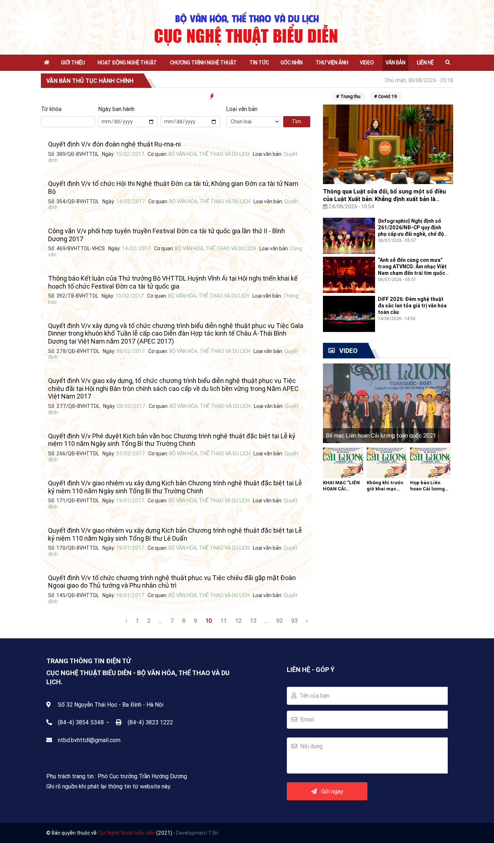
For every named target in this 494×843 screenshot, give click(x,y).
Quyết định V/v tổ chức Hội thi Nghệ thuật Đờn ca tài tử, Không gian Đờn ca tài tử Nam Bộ (173, 187)
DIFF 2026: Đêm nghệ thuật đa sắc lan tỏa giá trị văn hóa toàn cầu (412, 305)
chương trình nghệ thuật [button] (203, 62)
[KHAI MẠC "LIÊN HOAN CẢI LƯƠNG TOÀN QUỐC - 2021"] (343, 462)
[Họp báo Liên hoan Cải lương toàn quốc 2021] (430, 462)
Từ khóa (51, 108)
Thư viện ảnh (332, 62)
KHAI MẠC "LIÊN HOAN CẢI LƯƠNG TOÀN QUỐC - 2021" (341, 492)
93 (294, 620)
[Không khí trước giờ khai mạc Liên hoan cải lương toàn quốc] (387, 462)
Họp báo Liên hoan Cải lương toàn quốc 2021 (428, 489)
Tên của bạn (313, 695)
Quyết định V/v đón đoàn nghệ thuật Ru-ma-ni (114, 144)
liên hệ (425, 62)
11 (223, 620)
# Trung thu (339, 96)
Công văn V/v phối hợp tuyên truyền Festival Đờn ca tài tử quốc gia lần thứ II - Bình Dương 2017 (166, 235)
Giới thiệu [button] (73, 62)
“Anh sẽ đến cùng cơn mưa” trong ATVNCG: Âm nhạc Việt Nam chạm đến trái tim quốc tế (412, 270)
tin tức (259, 62)
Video (367, 62)
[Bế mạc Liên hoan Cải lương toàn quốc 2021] (386, 402)
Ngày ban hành (116, 108)
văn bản (395, 62)
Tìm (296, 121)
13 (253, 620)
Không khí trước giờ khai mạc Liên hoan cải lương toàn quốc (386, 492)
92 (279, 620)
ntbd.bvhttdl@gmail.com (89, 740)
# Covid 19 (376, 96)
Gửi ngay (330, 791)
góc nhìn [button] (292, 62)
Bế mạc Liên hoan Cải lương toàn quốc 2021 (381, 435)
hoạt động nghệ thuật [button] (127, 62)
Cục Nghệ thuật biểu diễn (126, 833)
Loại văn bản (241, 108)
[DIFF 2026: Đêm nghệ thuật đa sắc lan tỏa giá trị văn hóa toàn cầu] (349, 313)
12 (238, 620)
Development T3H (197, 833)
